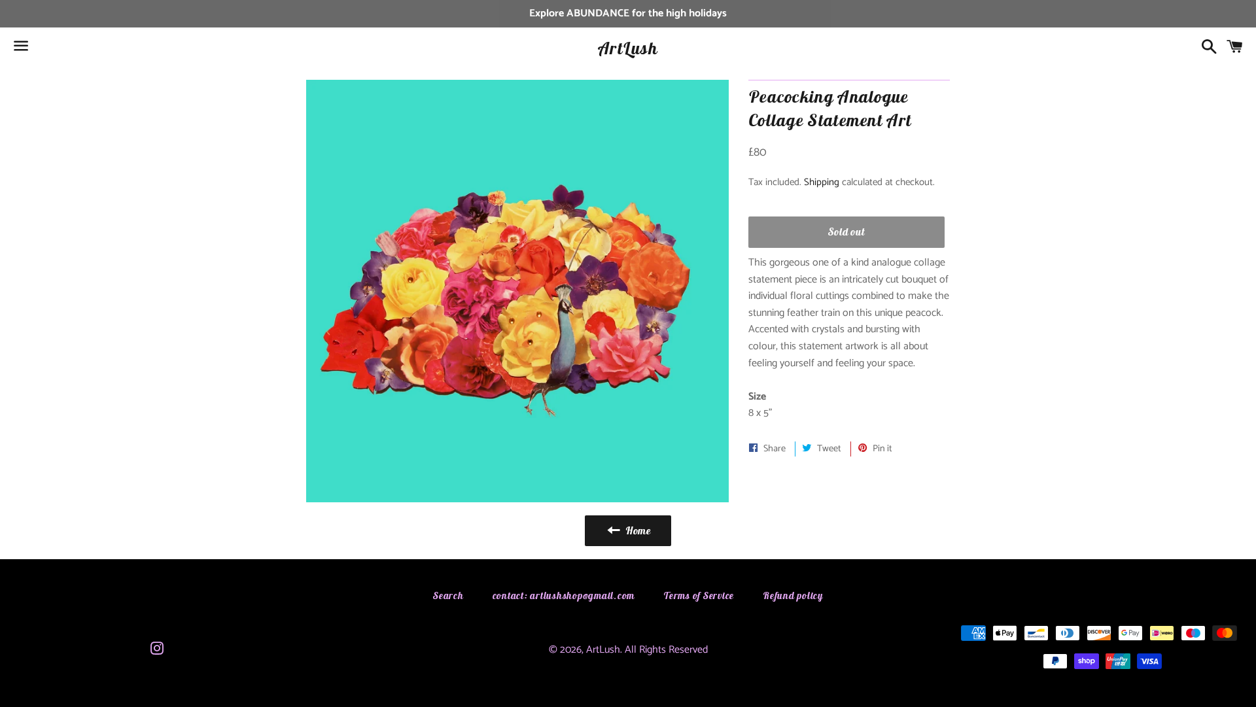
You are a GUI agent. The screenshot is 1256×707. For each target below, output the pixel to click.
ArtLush (628, 48)
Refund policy (793, 595)
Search (448, 595)
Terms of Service (698, 595)
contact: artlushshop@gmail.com (564, 595)
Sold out (846, 231)
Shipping (821, 182)
